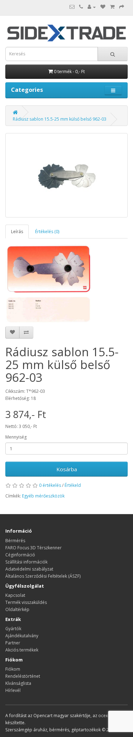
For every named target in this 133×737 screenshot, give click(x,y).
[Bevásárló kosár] (112, 7)
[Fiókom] (92, 7)
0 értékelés (50, 485)
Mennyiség (16, 437)
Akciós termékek (21, 650)
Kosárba (66, 469)
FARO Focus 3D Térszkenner (33, 548)
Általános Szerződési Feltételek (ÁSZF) (43, 576)
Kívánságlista (18, 683)
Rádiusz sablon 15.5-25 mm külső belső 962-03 (59, 119)
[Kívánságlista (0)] (102, 7)
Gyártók (13, 629)
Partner (12, 643)
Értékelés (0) (47, 232)
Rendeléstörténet (22, 676)
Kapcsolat (15, 595)
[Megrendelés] (121, 7)
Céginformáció (20, 555)
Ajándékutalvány (21, 636)
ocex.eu (106, 716)
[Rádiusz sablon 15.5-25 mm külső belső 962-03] (66, 175)
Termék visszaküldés (26, 602)
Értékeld (73, 485)
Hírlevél (13, 690)
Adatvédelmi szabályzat (29, 569)
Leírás (17, 232)
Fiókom (12, 669)
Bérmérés (15, 541)
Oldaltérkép (17, 609)
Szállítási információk (26, 562)
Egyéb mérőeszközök (43, 496)
